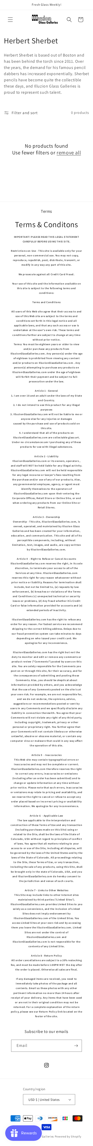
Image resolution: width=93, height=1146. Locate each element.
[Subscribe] (76, 1046)
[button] (10, 19)
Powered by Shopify (68, 1136)
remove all (69, 152)
